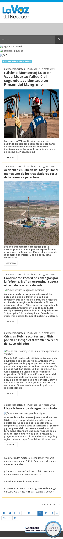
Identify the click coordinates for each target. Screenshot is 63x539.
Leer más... (11, 157)
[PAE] (31, 55)
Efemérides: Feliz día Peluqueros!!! (21, 481)
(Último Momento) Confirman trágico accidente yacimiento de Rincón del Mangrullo (29, 473)
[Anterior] (9, 513)
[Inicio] (4, 513)
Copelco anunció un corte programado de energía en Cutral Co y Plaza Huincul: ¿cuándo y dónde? (30, 490)
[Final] (15, 518)
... (24, 513)
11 (35, 513)
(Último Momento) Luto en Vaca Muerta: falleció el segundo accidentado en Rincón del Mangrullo (28, 78)
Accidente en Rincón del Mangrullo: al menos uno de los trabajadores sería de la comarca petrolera (31, 173)
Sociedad (20, 68)
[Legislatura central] (31, 46)
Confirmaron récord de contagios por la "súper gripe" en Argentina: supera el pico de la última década (31, 281)
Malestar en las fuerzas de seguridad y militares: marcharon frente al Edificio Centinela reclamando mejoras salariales (30, 461)
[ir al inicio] (15, 11)
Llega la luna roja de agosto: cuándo (30, 408)
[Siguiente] (10, 518)
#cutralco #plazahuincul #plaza (17, 61)
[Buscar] (59, 40)
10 (29, 513)
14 (52, 513)
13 (46, 513)
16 (4, 518)
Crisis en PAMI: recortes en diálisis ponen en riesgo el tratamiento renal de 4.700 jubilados (31, 340)
